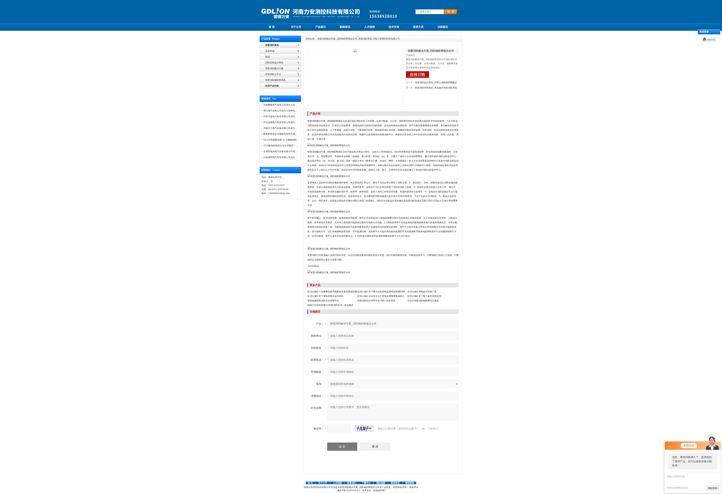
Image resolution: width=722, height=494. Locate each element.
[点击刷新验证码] (364, 428)
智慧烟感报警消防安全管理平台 (323, 300)
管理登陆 (409, 483)
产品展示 (320, 26)
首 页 (272, 26)
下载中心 (366, 483)
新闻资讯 (345, 26)
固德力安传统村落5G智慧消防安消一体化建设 (330, 305)
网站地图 (380, 483)
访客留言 (443, 26)
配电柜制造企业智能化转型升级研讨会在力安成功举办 (290, 134)
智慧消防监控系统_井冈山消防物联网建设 (436, 82)
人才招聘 (369, 26)
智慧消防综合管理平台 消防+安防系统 (376, 300)
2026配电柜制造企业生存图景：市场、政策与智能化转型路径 (294, 145)
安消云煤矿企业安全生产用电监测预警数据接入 (381, 296)
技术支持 (394, 26)
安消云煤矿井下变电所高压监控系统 (325, 296)
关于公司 (296, 26)
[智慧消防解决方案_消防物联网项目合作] (355, 78)
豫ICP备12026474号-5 (348, 490)
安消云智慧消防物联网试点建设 (423, 300)
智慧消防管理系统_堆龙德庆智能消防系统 (436, 87)
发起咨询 (712, 488)
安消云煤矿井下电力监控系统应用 (424, 296)
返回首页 (395, 483)
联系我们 (351, 483)
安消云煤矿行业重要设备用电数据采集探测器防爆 (332, 291)
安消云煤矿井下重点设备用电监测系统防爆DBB (381, 291)
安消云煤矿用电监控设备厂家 (422, 291)
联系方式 (418, 26)
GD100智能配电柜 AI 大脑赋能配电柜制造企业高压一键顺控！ (294, 139)
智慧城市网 (379, 490)
